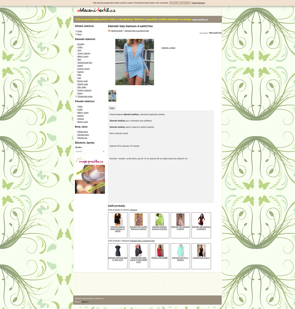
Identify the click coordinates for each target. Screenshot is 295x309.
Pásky (80, 93)
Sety (79, 78)
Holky (79, 31)
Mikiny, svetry (82, 56)
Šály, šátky (81, 87)
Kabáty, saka (82, 84)
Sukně (80, 66)
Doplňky (80, 44)
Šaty (79, 59)
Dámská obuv (83, 135)
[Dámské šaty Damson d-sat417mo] (134, 85)
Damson (133, 210)
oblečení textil (117, 31)
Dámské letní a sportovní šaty (137, 31)
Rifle (79, 75)
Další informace (198, 3)
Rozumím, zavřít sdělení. (180, 3)
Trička (80, 47)
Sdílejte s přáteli (168, 48)
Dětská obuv (82, 132)
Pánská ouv (82, 138)
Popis (112, 108)
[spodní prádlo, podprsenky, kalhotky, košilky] (90, 193)
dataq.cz (84, 302)
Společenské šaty (84, 63)
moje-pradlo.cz (200, 19)
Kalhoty (80, 72)
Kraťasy (80, 119)
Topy (79, 50)
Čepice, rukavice (84, 90)
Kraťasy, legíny (83, 69)
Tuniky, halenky (83, 53)
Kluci (79, 34)
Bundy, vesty (82, 81)
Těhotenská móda (84, 96)
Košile (80, 109)
